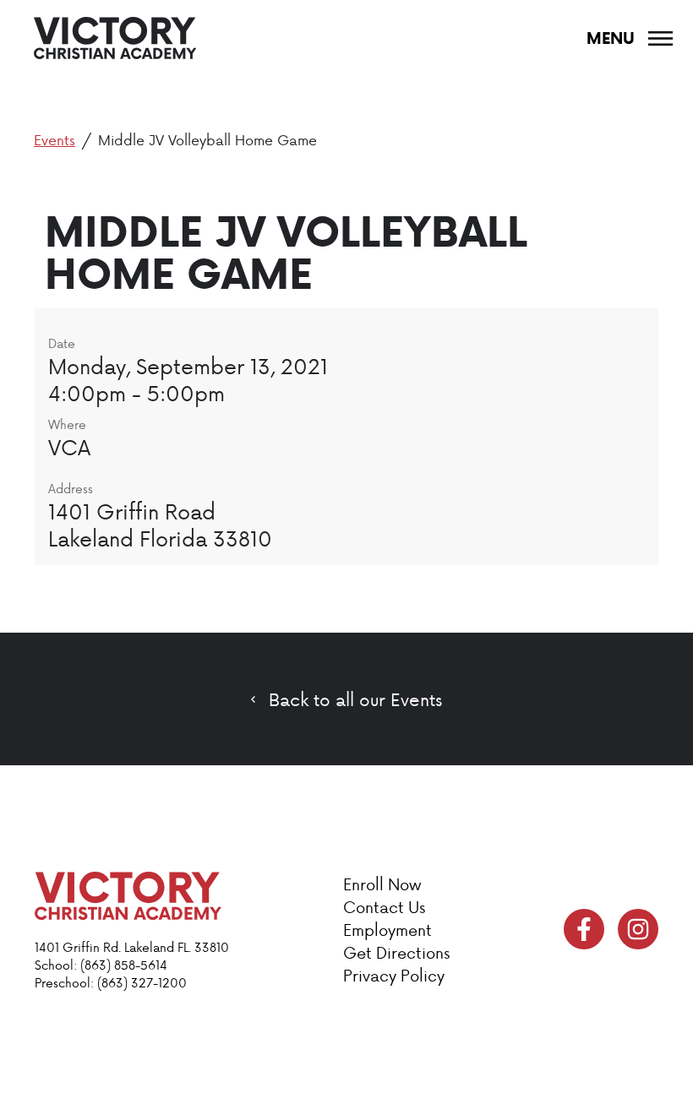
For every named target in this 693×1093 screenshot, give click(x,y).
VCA (69, 447)
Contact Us (384, 906)
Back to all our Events (355, 699)
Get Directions (396, 952)
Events (54, 139)
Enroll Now (382, 884)
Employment (387, 929)
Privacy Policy (394, 975)
